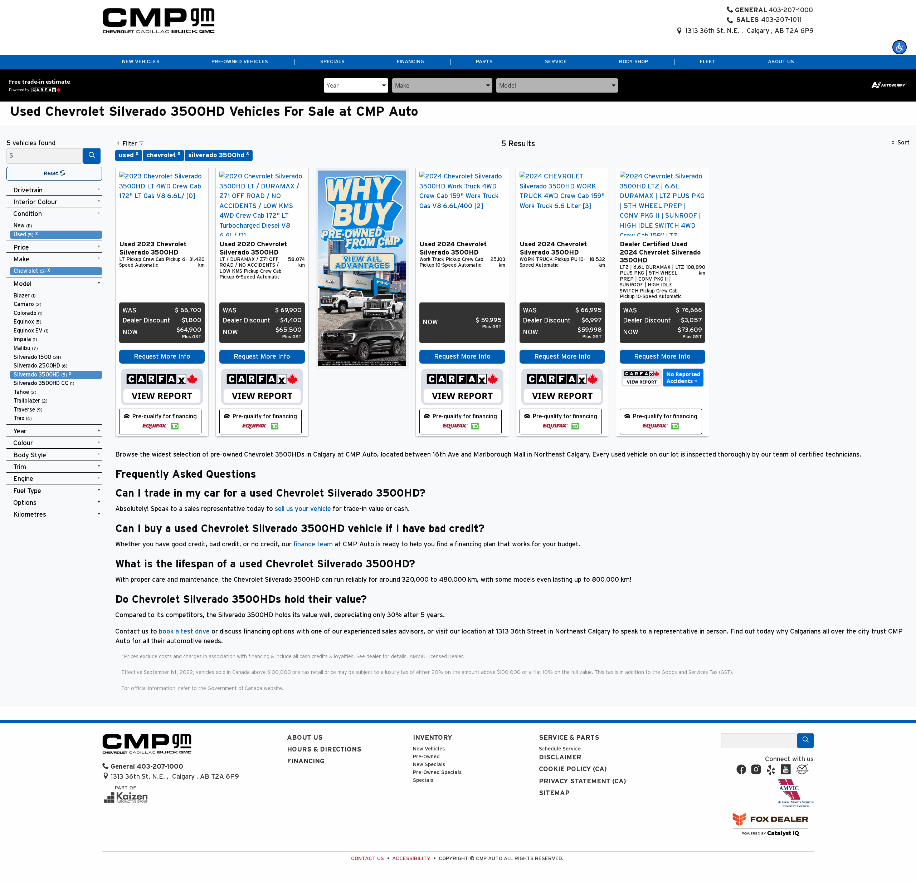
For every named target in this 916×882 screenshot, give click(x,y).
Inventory (432, 737)
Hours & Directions (324, 749)
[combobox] (356, 84)
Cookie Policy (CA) (573, 769)
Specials (423, 780)
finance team (313, 544)
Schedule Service (560, 749)
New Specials (429, 764)
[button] (899, 47)
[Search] (92, 155)
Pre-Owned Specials (437, 772)
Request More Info (162, 356)
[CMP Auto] (158, 20)
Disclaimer (560, 757)
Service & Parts (569, 737)
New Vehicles (429, 749)
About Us (305, 737)
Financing (306, 761)
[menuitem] (56, 225)
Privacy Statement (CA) (582, 781)
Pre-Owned (426, 756)
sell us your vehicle (303, 509)
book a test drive (184, 631)
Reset (52, 173)
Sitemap (554, 793)
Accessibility (411, 858)
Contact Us (367, 858)
